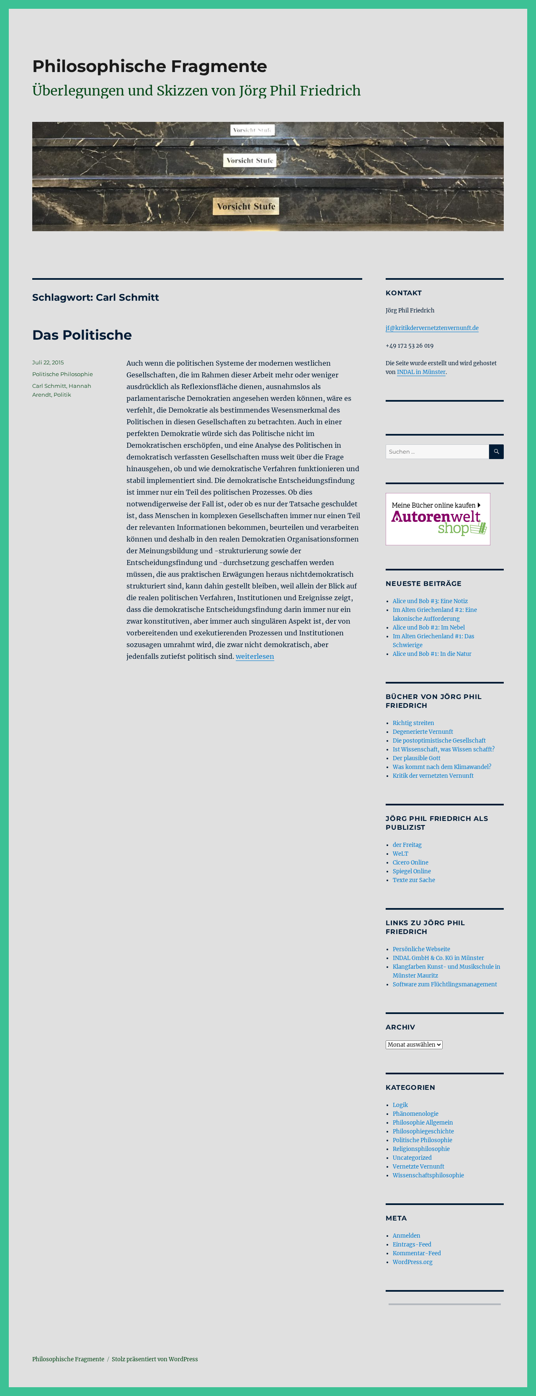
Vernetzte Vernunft (418, 1166)
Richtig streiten (413, 723)
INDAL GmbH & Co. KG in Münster (438, 958)
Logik (400, 1105)
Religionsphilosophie (421, 1149)
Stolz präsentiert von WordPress (155, 1359)
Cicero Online (410, 862)
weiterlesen (255, 656)
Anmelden (406, 1235)
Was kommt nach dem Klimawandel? (442, 767)
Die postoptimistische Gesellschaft (439, 740)
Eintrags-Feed (412, 1244)
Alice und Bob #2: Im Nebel (429, 627)
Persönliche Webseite (421, 949)
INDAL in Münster (421, 372)
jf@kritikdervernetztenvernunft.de (432, 328)
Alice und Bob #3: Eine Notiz (430, 601)
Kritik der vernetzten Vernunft (433, 775)
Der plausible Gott (417, 758)
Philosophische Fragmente (149, 66)
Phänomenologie (415, 1113)
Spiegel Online (412, 871)
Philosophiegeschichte (423, 1131)
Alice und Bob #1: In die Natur (432, 654)
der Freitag (407, 845)
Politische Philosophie (62, 374)
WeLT (400, 853)
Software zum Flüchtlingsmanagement (445, 984)
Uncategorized (412, 1157)
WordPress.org (413, 1262)
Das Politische (82, 335)
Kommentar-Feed (417, 1253)
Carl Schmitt (49, 385)
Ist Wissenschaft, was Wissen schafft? (444, 749)
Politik (62, 394)
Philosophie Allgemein (423, 1122)
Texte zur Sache (414, 880)
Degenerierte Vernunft (423, 731)
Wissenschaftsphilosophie (428, 1175)
